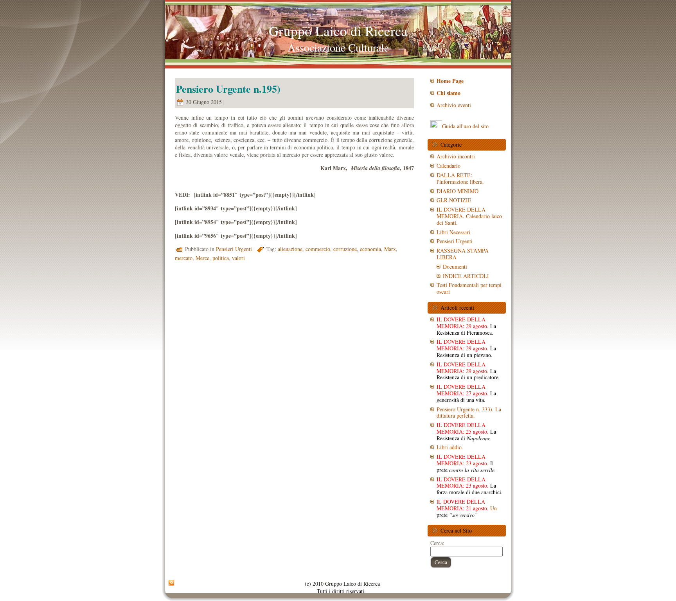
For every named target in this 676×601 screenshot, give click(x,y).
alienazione (290, 249)
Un (467, 508)
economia (370, 249)
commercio (318, 249)
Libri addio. (450, 447)
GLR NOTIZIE (454, 200)
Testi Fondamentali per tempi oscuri (469, 288)
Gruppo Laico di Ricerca (338, 31)
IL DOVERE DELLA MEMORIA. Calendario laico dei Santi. (469, 216)
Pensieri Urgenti (234, 249)
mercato (183, 258)
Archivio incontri (456, 156)
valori (238, 258)
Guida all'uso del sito (465, 126)
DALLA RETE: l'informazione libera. (460, 178)
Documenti (455, 266)
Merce (202, 258)
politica (220, 258)
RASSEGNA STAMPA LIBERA (463, 254)
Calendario (448, 165)
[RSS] (171, 583)
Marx (390, 249)
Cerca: (437, 543)
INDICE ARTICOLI (466, 276)
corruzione (345, 249)
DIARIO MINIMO (457, 191)
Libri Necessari (453, 232)
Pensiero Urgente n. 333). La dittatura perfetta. (469, 412)
